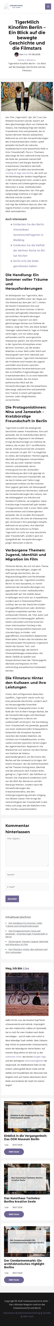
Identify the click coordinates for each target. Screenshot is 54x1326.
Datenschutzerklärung (28, 1312)
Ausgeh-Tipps (40, 1056)
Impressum (9, 1312)
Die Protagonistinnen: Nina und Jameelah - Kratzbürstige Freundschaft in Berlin (26, 933)
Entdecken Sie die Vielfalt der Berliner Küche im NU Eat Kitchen (29, 250)
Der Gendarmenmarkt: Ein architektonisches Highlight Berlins (24, 1264)
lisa (6, 1144)
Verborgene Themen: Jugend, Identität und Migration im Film (26, 943)
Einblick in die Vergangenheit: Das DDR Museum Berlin (25, 1137)
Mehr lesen (14, 1151)
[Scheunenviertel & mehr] (13, 6)
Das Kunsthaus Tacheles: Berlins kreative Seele (22, 1200)
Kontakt (47, 1312)
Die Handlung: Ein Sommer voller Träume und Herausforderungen (23, 924)
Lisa (26, 968)
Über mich (28, 1316)
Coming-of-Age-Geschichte (19, 172)
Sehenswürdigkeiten (34, 1060)
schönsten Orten (13, 1056)
